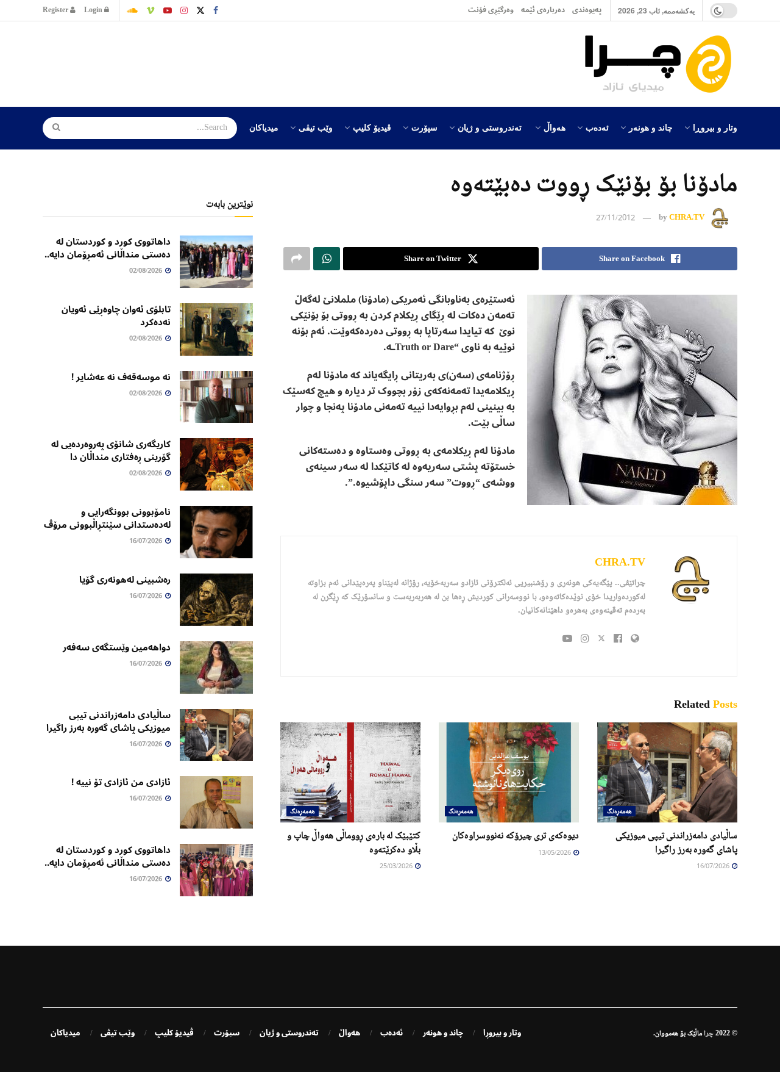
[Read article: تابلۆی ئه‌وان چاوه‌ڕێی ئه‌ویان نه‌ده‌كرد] (216, 329)
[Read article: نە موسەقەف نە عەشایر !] (216, 397)
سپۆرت (424, 127)
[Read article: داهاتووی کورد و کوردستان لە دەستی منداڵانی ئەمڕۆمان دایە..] (216, 262)
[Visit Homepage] (661, 64)
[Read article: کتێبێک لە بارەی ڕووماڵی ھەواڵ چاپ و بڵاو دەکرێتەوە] (350, 772)
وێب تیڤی (316, 127)
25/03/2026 (397, 866)
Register (56, 10)
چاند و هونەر (651, 127)
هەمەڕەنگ (619, 811)
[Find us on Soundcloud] (132, 10)
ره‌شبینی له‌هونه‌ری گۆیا (125, 579)
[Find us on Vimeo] (150, 10)
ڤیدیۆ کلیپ (372, 127)
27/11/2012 (615, 218)
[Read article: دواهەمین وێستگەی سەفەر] (216, 667)
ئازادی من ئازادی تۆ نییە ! (121, 782)
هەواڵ (555, 127)
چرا (709, 1033)
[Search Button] (52, 128)
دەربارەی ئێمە (543, 10)
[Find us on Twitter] (200, 10)
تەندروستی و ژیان (490, 127)
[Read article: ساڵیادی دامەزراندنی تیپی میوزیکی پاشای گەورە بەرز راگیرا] (667, 772)
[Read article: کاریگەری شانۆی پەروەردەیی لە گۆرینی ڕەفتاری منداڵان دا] (216, 464)
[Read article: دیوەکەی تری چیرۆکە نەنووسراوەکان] (509, 772)
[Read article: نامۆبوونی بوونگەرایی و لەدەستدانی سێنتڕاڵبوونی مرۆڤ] (216, 532)
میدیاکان (263, 127)
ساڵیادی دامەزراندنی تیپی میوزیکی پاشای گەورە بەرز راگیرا (108, 721)
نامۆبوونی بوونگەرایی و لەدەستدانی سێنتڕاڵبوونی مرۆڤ (107, 518)
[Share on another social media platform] (296, 258)
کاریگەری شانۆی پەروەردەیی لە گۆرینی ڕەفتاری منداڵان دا (111, 450)
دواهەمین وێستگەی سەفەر (117, 647)
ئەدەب (597, 127)
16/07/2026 (714, 866)
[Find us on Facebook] (215, 10)
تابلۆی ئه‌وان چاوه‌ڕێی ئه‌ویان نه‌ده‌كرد (116, 316)
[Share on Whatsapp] (326, 258)
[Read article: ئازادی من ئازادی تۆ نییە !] (216, 802)
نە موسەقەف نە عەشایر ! (121, 377)
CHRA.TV (686, 217)
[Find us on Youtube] (167, 10)
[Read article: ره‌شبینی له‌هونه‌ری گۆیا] (216, 600)
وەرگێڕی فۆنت (491, 10)
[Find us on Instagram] (184, 10)
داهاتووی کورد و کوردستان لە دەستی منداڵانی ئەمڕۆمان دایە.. (107, 248)
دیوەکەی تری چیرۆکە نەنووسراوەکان (515, 835)
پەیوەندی (586, 10)
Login (94, 10)
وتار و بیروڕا (715, 127)
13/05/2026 (555, 853)
